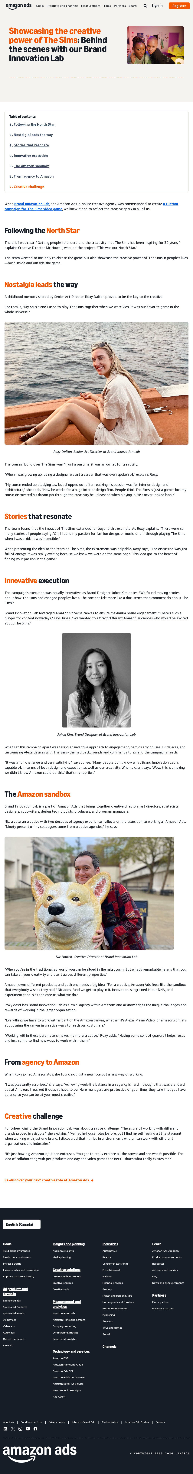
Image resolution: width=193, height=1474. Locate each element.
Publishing (109, 1314)
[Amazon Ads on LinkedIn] (5, 1429)
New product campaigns (67, 1390)
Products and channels (62, 6)
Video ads (9, 1326)
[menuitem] (22, 1320)
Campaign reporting (64, 1326)
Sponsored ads (12, 1300)
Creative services (63, 1282)
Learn (133, 6)
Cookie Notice (110, 1422)
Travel (106, 1334)
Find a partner (160, 1302)
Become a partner (163, 1308)
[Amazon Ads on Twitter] (13, 1429)
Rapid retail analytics (65, 1338)
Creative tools (61, 1289)
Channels (109, 1346)
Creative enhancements (67, 1276)
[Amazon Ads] (15, 5)
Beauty (107, 1257)
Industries (110, 1244)
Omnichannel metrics (65, 1332)
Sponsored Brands (14, 1313)
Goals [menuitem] (7, 1244)
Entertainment (111, 1270)
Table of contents (22, 116)
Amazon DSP (60, 1358)
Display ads (9, 1319)
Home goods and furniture (118, 1302)
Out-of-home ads (14, 1338)
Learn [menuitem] (156, 1244)
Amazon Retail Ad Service (68, 1383)
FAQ (154, 1276)
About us (8, 1422)
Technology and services (71, 1351)
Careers (160, 1422)
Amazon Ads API (63, 1370)
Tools (107, 6)
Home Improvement (115, 1308)
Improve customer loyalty (18, 1276)
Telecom (108, 1321)
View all (7, 1345)
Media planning (62, 1257)
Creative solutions (66, 1269)
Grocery (107, 1289)
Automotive (110, 1250)
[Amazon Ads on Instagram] (20, 1429)
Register (179, 6)
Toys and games (112, 1327)
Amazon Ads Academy (165, 1250)
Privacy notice (57, 1422)
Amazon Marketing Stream (69, 1319)
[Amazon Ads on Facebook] (35, 1429)
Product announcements (167, 1257)
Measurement (90, 6)
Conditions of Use (31, 1422)
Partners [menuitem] (159, 1295)
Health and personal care (117, 1295)
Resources (158, 1263)
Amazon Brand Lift (64, 1313)
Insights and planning (69, 1244)
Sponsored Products (15, 1306)
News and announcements (168, 1282)
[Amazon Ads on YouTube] (28, 1429)
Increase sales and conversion (21, 1270)
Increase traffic (12, 1263)
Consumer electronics (116, 1263)
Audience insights (63, 1250)
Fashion (107, 1276)
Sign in (157, 5)
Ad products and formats (15, 1291)
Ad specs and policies (165, 1270)
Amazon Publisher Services (69, 1377)
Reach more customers (17, 1257)
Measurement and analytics (67, 1304)
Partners (120, 6)
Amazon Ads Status (137, 1422)
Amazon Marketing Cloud (68, 1364)
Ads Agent (59, 1396)
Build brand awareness (16, 1250)
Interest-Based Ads (83, 1422)
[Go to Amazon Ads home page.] (40, 1453)
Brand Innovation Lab (31, 204)
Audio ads (9, 1332)
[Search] (145, 6)
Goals (40, 6)
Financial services (113, 1282)
